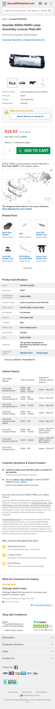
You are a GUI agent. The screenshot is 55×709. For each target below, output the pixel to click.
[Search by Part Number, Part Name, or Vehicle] (49, 10)
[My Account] (45, 3)
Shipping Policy (26, 353)
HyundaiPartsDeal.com (11, 519)
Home (4, 19)
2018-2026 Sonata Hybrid (40, 505)
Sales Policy (13, 692)
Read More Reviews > (44, 605)
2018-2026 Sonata (39, 503)
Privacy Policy (41, 692)
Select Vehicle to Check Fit (30, 116)
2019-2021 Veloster (21, 505)
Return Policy (42, 353)
